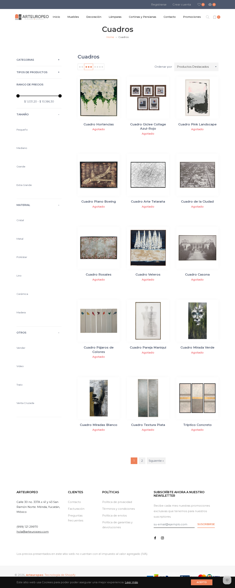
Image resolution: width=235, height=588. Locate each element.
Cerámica (22, 293)
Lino (19, 275)
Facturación (76, 508)
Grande (21, 166)
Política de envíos (114, 515)
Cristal (20, 220)
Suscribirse (206, 524)
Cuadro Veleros (147, 274)
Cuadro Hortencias (99, 124)
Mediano (22, 147)
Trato (20, 384)
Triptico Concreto (197, 425)
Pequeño (22, 129)
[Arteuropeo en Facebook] (155, 537)
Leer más (131, 582)
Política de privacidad (117, 502)
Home (110, 37)
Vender (21, 347)
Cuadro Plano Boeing (98, 201)
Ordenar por (163, 66)
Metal (20, 238)
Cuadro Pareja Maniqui (148, 347)
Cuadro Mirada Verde (197, 347)
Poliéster (22, 257)
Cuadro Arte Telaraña (148, 201)
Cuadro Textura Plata (148, 425)
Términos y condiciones (118, 508)
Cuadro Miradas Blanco (98, 425)
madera (21, 312)
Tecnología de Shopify (60, 575)
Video (20, 366)
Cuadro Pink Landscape (197, 124)
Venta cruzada (25, 403)
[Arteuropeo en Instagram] (162, 537)
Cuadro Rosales (98, 274)
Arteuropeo (34, 575)
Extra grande (24, 185)
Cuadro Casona (197, 274)
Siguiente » (156, 460)
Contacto (74, 502)
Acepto (202, 582)
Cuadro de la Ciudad (197, 201)
